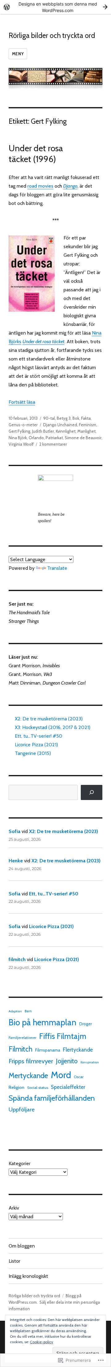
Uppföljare (22, 1109)
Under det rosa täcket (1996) (36, 153)
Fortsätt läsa (22, 402)
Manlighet (86, 431)
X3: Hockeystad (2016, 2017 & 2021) (52, 727)
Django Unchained (60, 424)
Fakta (86, 418)
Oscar (79, 1076)
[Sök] (92, 792)
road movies (40, 186)
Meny (18, 53)
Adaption (15, 1011)
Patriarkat (54, 437)
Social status (37, 1087)
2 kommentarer (53, 444)
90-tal (49, 418)
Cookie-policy (41, 1342)
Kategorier (20, 1163)
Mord (61, 1074)
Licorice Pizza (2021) (36, 745)
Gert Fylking (19, 431)
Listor (14, 1261)
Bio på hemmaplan (42, 1022)
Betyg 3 (64, 418)
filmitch (17, 959)
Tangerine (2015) (33, 753)
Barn (28, 1011)
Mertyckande (28, 1075)
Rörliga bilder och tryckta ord (52, 35)
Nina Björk (18, 437)
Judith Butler (43, 431)
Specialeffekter (68, 1087)
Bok (75, 418)
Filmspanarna (47, 1050)
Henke (16, 861)
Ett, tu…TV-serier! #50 (38, 736)
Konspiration (89, 1062)
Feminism (87, 424)
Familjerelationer (22, 1038)
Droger (85, 1023)
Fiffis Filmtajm (62, 1036)
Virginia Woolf (21, 444)
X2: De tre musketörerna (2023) (49, 719)
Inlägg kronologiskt (28, 1276)
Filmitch (20, 1049)
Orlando (36, 437)
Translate (57, 568)
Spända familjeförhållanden (52, 1098)
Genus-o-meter (23, 424)
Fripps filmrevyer (31, 1061)
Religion (16, 1087)
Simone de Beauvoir (83, 437)
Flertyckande (78, 1049)
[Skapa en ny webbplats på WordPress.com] (55, 7)
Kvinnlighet (66, 431)
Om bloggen (22, 1246)
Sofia (14, 831)
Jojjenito (67, 1061)
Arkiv (14, 1208)
